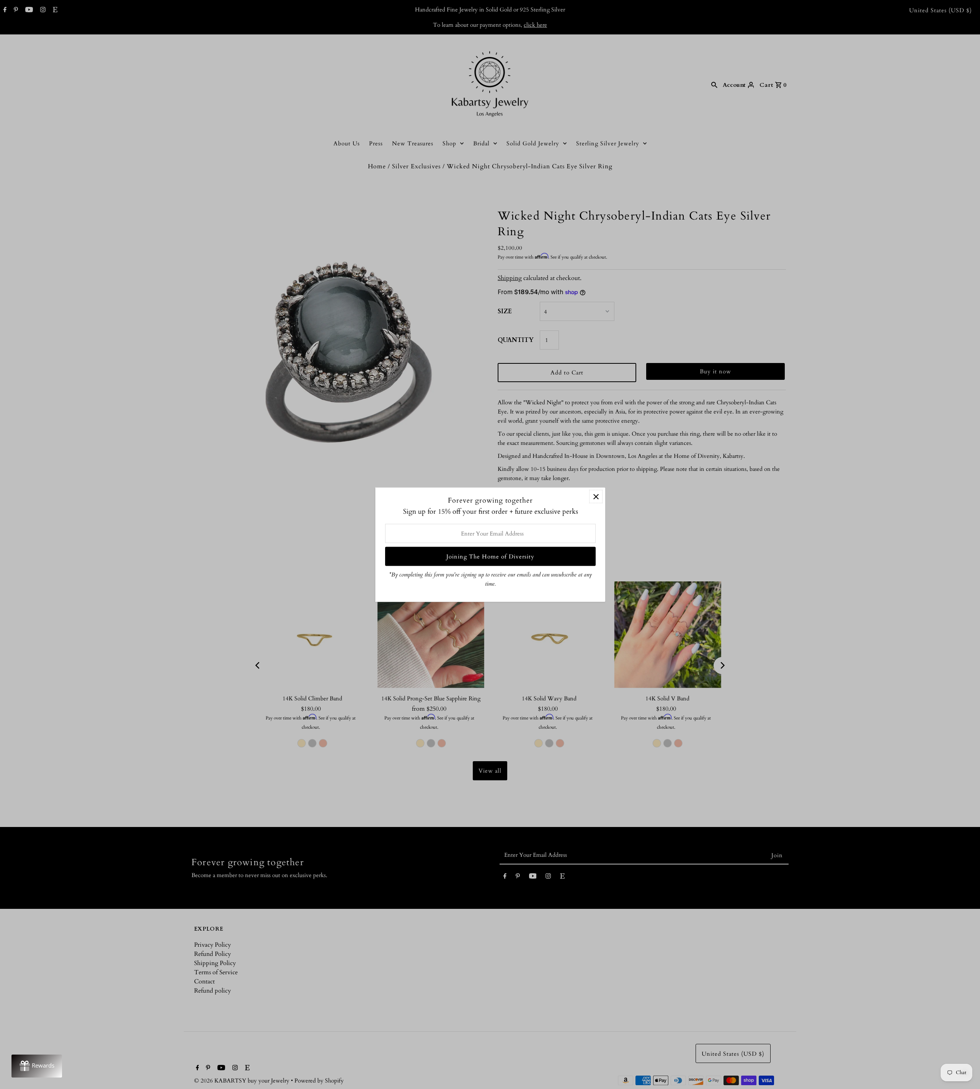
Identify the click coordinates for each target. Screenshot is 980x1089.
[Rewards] (36, 1066)
